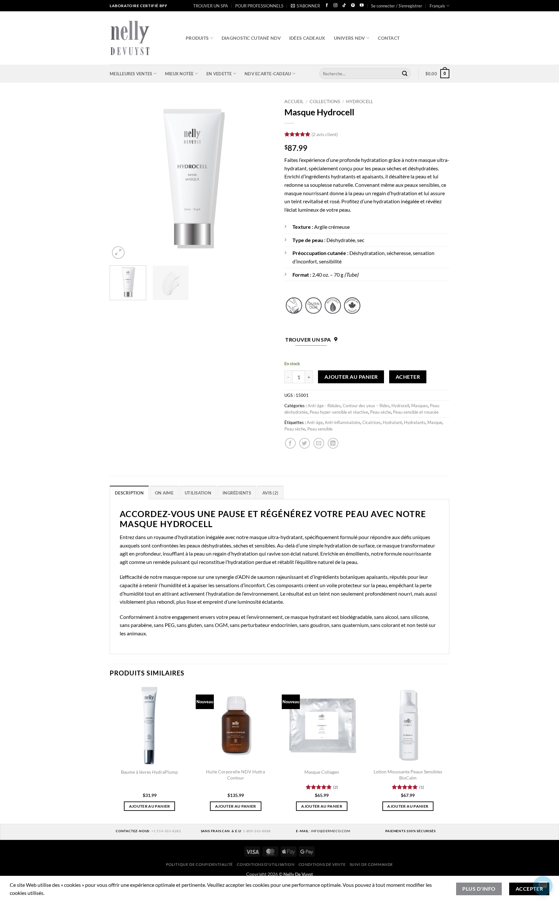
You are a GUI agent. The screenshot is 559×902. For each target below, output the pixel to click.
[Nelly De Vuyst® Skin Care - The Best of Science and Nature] (143, 38)
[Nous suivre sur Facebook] (327, 6)
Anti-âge (315, 422)
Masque (434, 422)
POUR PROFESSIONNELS (259, 5)
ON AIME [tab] (164, 492)
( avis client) (325, 134)
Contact (389, 38)
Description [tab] (129, 492)
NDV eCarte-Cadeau (268, 73)
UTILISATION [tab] (198, 492)
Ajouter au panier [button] (149, 806)
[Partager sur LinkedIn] (333, 443)
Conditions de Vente (322, 864)
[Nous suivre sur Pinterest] (353, 6)
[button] (305, 6)
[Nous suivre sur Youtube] (362, 6)
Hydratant (392, 422)
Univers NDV (349, 38)
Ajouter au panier (351, 377)
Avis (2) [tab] (270, 492)
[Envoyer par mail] (318, 443)
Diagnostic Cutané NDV (251, 38)
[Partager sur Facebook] (290, 443)
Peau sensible (320, 428)
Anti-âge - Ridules (324, 405)
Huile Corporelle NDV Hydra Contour (235, 774)
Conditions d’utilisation (265, 864)
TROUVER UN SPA (210, 5)
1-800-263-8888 (257, 831)
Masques (419, 405)
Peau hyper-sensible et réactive (339, 412)
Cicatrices (371, 422)
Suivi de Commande (371, 864)
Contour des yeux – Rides (366, 405)
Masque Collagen (321, 772)
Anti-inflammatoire (342, 422)
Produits (197, 38)
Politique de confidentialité (199, 864)
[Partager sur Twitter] (304, 443)
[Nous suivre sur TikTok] (344, 6)
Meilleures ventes (131, 73)
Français (437, 5)
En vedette (219, 73)
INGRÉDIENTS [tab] (237, 492)
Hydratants (414, 422)
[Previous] (121, 178)
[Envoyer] (404, 73)
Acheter (408, 377)
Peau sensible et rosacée (416, 412)
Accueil (293, 101)
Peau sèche (380, 412)
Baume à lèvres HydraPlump (149, 772)
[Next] (263, 178)
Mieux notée (179, 73)
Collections (325, 101)
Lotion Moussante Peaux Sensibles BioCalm (408, 774)
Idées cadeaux (307, 38)
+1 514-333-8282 (166, 831)
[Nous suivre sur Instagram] (335, 6)
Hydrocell (359, 101)
